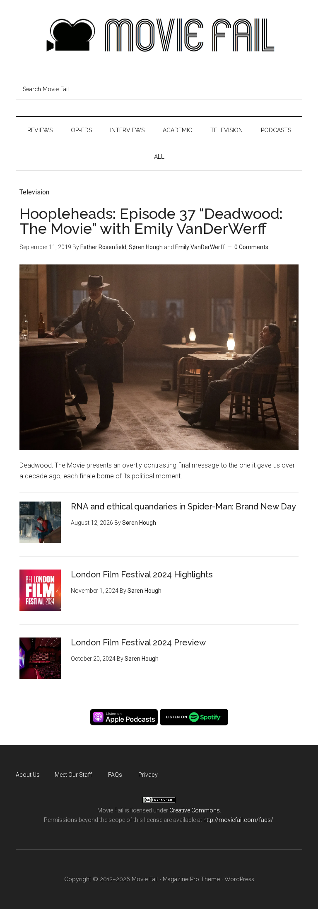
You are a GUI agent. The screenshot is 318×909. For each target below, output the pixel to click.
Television (34, 192)
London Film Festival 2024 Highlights (142, 574)
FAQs (115, 774)
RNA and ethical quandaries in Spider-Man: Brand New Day (183, 506)
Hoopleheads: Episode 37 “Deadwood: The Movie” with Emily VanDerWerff (151, 221)
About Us (28, 774)
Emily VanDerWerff (200, 247)
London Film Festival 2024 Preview (138, 642)
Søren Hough (146, 247)
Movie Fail (159, 35)
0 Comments (251, 247)
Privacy (148, 774)
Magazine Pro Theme (191, 879)
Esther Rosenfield (103, 247)
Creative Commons (194, 810)
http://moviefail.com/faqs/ (238, 820)
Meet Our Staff (73, 774)
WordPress (239, 879)
